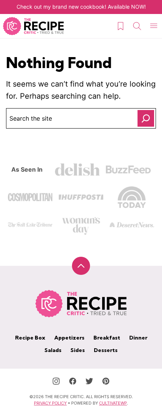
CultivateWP (113, 403)
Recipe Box (30, 337)
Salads (52, 350)
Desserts (106, 350)
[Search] (137, 26)
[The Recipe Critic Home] (33, 26)
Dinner (138, 337)
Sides (77, 350)
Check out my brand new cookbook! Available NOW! (81, 6)
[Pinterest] (106, 381)
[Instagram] (56, 381)
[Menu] (153, 26)
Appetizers (69, 337)
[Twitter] (89, 381)
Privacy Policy (50, 403)
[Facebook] (72, 381)
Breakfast (106, 337)
